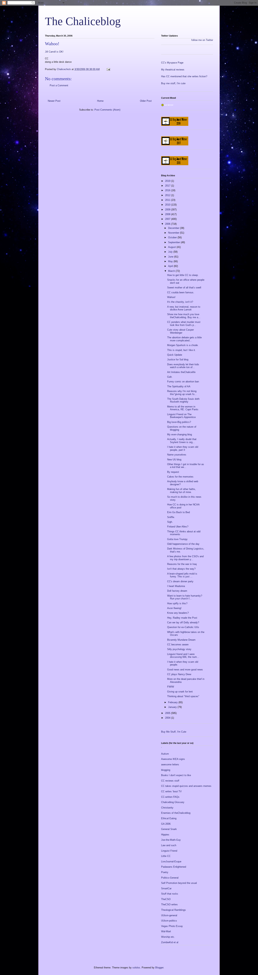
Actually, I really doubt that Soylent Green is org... (181, 441)
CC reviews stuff (170, 780)
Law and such (168, 845)
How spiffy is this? (177, 603)
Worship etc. (168, 936)
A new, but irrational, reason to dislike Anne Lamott (183, 308)
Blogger (159, 967)
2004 (168, 717)
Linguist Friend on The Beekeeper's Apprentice (181, 416)
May (171, 261)
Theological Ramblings (173, 910)
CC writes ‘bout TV (171, 791)
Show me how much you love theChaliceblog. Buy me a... (183, 316)
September (174, 242)
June (171, 256)
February (173, 702)
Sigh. (170, 521)
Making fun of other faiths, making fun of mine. (181, 491)
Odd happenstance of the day (183, 544)
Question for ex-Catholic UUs (183, 627)
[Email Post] (108, 69)
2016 (168, 190)
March (172, 271)
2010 (168, 204)
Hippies (165, 834)
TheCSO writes (169, 904)
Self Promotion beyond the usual (179, 883)
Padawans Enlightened (173, 866)
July (170, 251)
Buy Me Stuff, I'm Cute (173, 731)
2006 (168, 223)
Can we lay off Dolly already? (183, 622)
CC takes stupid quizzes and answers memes (186, 786)
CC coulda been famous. (180, 292)
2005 (168, 713)
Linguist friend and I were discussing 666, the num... (183, 656)
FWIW (170, 686)
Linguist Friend (169, 850)
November (174, 232)
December (174, 228)
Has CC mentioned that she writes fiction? (184, 76)
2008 (168, 214)
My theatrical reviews (172, 69)
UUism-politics (169, 920)
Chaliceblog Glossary (172, 802)
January (173, 707)
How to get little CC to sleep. (183, 275)
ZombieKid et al (169, 942)
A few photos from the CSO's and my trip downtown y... (185, 558)
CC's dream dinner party (180, 581)
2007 (168, 219)
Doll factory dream (177, 590)
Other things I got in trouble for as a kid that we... (185, 466)
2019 (168, 181)
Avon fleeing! (174, 608)
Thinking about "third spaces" (183, 696)
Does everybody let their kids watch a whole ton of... (183, 366)
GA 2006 (166, 823)
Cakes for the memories (180, 476)
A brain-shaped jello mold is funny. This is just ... (182, 575)
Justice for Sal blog (177, 359)
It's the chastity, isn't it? (180, 301)
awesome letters (170, 764)
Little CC (166, 856)
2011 (168, 200)
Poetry (164, 872)
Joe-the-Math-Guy (171, 839)
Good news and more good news (185, 669)
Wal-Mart (166, 931)
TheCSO (166, 899)
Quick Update (174, 354)
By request (173, 472)
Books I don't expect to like (176, 775)
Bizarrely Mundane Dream (181, 639)
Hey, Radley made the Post (182, 617)
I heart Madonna (176, 586)
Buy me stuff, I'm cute (173, 83)
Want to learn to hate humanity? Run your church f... (184, 597)
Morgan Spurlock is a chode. (183, 345)
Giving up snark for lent (180, 691)
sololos (136, 967)
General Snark (169, 829)
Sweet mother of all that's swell (184, 287)
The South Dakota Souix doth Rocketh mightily (183, 400)
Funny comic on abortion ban (183, 381)
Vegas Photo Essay (172, 926)
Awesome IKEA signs (173, 759)
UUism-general (169, 915)
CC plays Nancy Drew (179, 674)
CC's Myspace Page (172, 62)
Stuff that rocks (169, 893)
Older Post (146, 100)
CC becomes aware (177, 644)
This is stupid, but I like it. (181, 350)
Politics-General (169, 877)
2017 (168, 185)
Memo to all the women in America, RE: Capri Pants (182, 408)
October (173, 237)
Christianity (167, 807)
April (171, 266)
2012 (168, 195)
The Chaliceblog (83, 21)
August (172, 247)
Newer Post (54, 100)
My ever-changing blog (179, 434)
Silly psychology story (179, 649)
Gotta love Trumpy (177, 539)
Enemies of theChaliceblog (175, 812)
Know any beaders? (178, 612)
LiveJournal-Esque (171, 861)
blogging (165, 770)
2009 (168, 209)
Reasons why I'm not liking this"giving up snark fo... (182, 393)
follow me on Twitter (202, 40)
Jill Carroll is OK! (54, 51)
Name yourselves (176, 454)
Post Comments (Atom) (107, 109)
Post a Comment (59, 85)
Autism (165, 753)
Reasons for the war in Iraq (182, 564)
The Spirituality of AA (178, 386)
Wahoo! (171, 297)
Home (100, 100)
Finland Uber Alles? (177, 526)
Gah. (169, 376)
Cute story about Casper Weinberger (180, 331)
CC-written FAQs (170, 796)
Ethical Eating (168, 818)
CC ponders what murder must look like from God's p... (183, 323)
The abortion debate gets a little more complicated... (184, 339)
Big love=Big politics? (179, 422)
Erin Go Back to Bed (178, 512)
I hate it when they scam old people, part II (182, 448)
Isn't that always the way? (181, 568)
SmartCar (166, 888)
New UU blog (174, 459)
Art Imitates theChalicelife (181, 372)
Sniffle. (171, 517)
